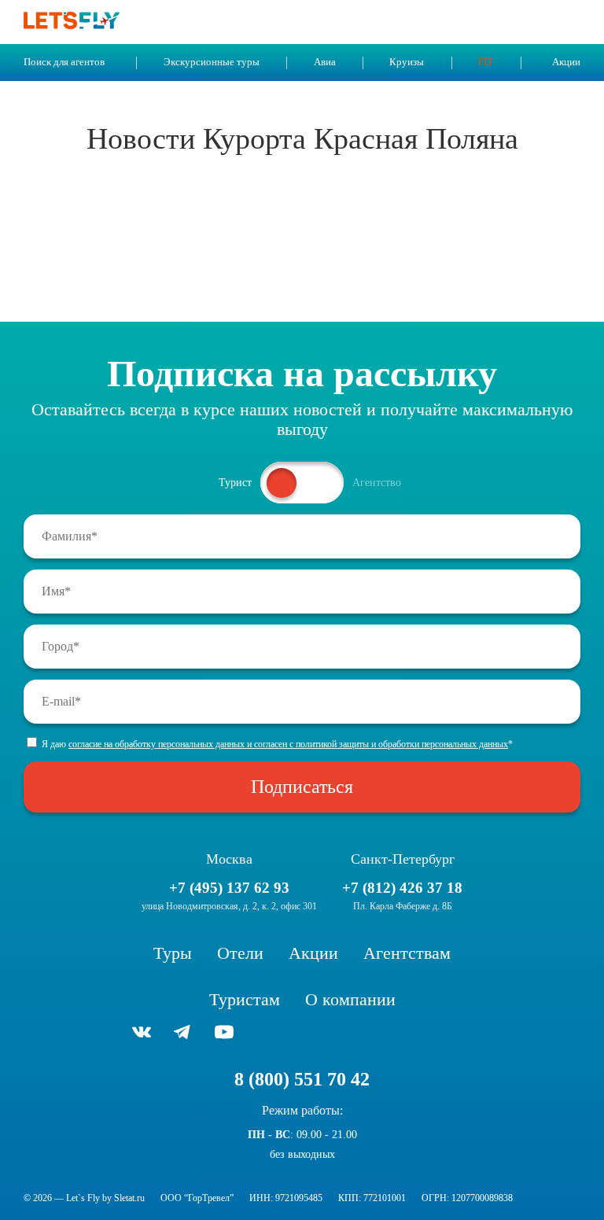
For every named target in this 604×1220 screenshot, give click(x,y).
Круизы (406, 62)
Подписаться (302, 786)
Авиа (325, 62)
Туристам (244, 999)
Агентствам (407, 953)
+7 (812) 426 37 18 (402, 887)
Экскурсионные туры (212, 62)
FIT (485, 62)
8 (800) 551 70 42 (302, 1079)
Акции (566, 62)
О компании (350, 999)
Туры (172, 953)
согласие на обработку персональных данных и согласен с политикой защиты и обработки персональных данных (288, 744)
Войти (536, 22)
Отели (240, 953)
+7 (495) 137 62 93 (229, 887)
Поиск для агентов (64, 62)
